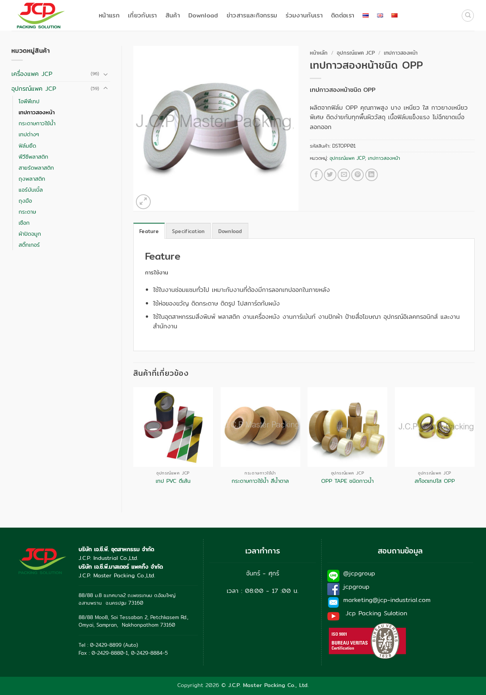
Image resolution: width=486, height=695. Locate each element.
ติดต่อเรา (342, 15)
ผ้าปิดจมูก (30, 233)
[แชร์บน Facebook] (316, 175)
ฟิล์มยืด (27, 145)
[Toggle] (105, 74)
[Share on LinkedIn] (371, 175)
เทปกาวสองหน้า (37, 112)
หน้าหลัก (319, 53)
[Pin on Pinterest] (357, 175)
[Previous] (133, 443)
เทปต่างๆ (29, 134)
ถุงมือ (25, 200)
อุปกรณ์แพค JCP (33, 88)
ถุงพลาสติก (32, 178)
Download (203, 15)
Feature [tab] (149, 231)
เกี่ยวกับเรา (142, 15)
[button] (143, 201)
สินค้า (173, 15)
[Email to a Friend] (344, 175)
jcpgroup (356, 586)
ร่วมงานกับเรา (304, 15)
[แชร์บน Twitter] (330, 175)
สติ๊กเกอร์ (29, 244)
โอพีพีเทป (29, 101)
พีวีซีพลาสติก (33, 156)
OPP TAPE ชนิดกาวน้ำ (347, 481)
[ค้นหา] (468, 15)
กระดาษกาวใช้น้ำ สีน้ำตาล (260, 481)
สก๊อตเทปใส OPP (435, 481)
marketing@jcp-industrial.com (387, 600)
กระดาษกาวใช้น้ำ (37, 123)
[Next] (474, 443)
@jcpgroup (359, 573)
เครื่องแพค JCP (31, 74)
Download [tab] (230, 231)
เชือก (24, 222)
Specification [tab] (188, 231)
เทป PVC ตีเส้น (173, 481)
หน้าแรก (109, 15)
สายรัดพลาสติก (36, 167)
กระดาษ (27, 211)
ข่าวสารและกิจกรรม (252, 15)
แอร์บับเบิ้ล (31, 189)
